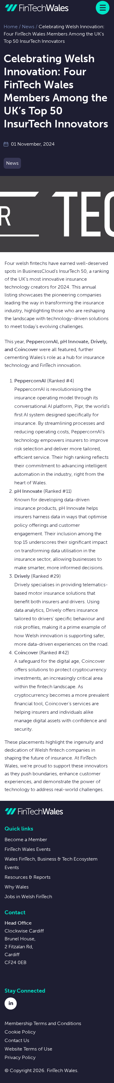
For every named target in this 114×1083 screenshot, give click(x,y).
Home (11, 26)
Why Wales (17, 887)
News (28, 26)
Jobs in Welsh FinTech (28, 896)
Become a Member (26, 839)
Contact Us (17, 1040)
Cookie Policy (20, 1032)
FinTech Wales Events (27, 849)
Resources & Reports (27, 877)
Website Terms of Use (28, 1049)
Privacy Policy (20, 1057)
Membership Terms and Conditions (43, 1023)
